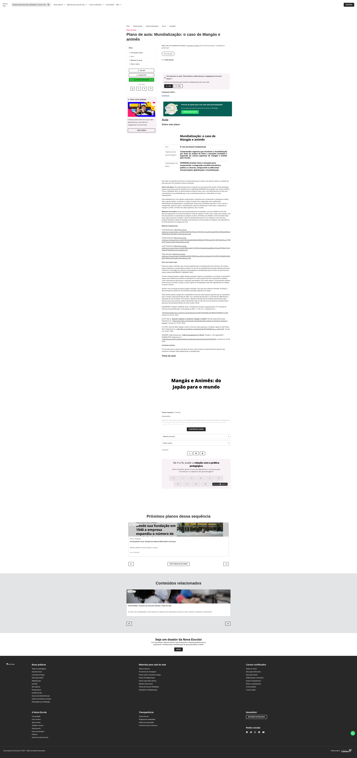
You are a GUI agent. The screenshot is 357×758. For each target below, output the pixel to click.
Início (128, 26)
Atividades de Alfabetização (148, 690)
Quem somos (36, 722)
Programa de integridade (147, 719)
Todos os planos (144, 669)
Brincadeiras (36, 687)
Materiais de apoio (136, 60)
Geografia (172, 26)
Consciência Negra (38, 675)
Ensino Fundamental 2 (253, 681)
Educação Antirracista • (253, 672)
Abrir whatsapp (190, 112)
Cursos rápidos (251, 687)
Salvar (142, 70)
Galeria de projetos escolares (41, 699)
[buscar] (48, 5)
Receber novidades (256, 717)
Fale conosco (36, 719)
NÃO (179, 86)
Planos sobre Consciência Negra (150, 675)
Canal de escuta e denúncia (148, 725)
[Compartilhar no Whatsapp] (138, 89)
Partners (34, 734)
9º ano (164, 26)
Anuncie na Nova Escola (40, 737)
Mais (118, 4)
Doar (178, 649)
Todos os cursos (251, 669)
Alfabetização (36, 681)
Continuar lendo (196, 429)
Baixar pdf (142, 75)
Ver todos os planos (178, 564)
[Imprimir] (132, 89)
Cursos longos (251, 690)
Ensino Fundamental (152, 26)
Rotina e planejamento (253, 684)
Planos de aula (137, 26)
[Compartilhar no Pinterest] (150, 89)
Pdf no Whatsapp (142, 80)
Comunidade (110, 4)
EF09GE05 (165, 96)
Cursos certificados (95, 4)
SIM (169, 86)
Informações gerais (137, 52)
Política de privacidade (146, 722)
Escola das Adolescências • (41, 696)
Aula (132, 56)
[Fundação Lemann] (346, 751)
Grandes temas (37, 672)
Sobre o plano (135, 64)
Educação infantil (37, 678)
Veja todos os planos (193, 45)
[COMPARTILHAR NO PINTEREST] (202, 453)
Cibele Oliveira (169, 59)
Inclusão (34, 684)
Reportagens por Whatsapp (41, 702)
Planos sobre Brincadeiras (147, 681)
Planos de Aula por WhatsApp (149, 687)
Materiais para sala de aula (76, 4)
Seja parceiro (36, 728)
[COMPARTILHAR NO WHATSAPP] (190, 453)
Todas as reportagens (39, 669)
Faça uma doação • (38, 731)
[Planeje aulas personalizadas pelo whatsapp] (352, 733)
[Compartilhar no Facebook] (144, 89)
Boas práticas (58, 4)
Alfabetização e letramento (255, 678)
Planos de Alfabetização (147, 678)
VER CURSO (141, 130)
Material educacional (146, 684)
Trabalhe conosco (38, 725)
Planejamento (36, 690)
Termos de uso (144, 716)
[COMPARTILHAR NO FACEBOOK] (196, 453)
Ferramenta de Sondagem (147, 672)
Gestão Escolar (37, 693)
